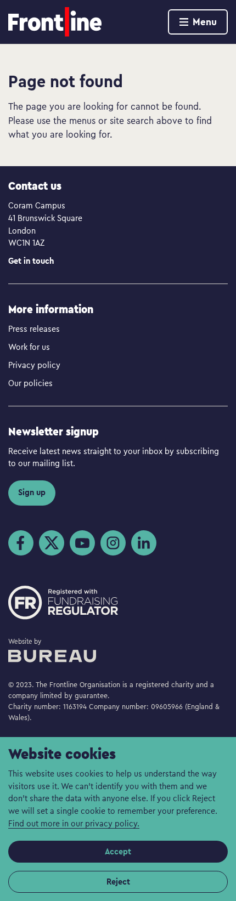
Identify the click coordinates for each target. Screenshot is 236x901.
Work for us (29, 346)
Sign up (32, 492)
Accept (118, 851)
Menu (205, 21)
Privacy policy (34, 364)
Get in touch (31, 260)
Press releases (34, 328)
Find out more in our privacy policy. (73, 823)
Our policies (30, 382)
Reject (118, 881)
